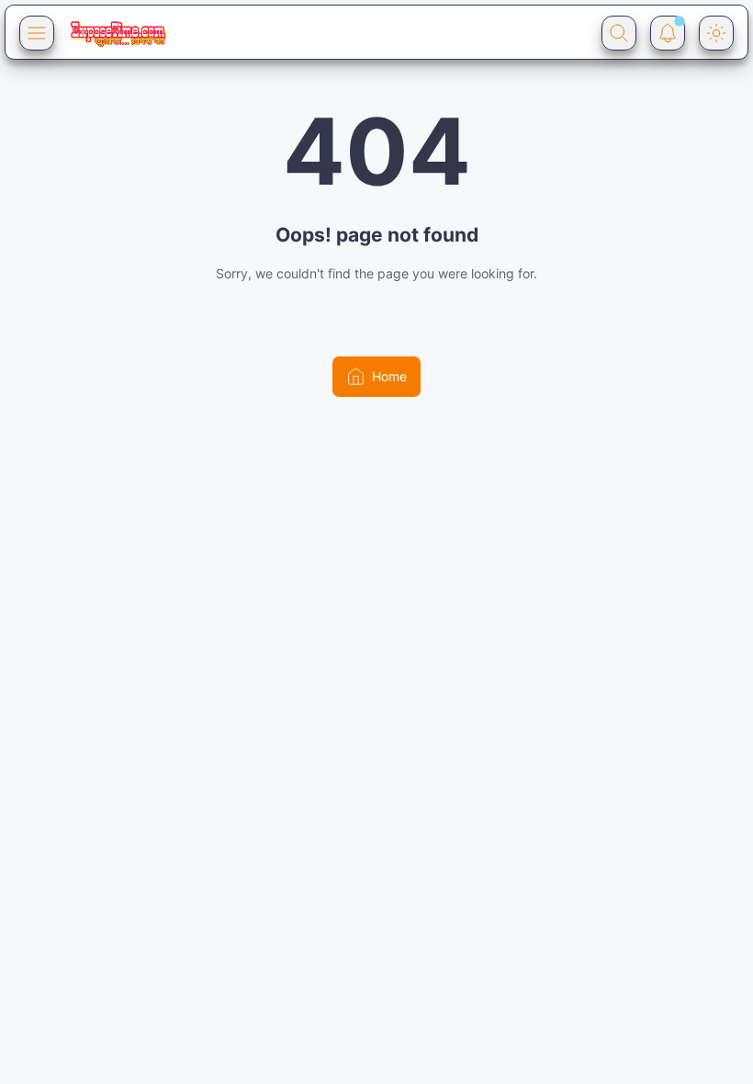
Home (389, 376)
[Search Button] (618, 33)
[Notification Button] (667, 33)
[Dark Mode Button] (716, 33)
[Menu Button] (36, 33)
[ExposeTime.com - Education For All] (118, 33)
